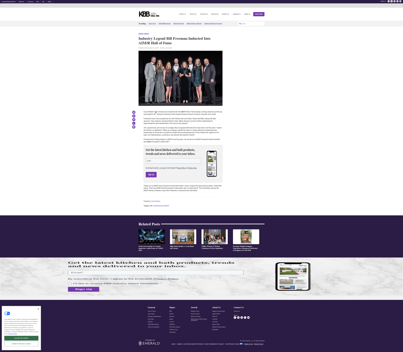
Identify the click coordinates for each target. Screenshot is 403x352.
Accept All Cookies (21, 338)
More (246, 14)
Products (215, 14)
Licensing (30, 1)
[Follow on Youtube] (400, 1)
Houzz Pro (152, 23)
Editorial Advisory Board (218, 327)
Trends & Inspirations (153, 327)
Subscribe (259, 14)
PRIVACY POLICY (258, 344)
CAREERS (179, 344)
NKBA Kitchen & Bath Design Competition (199, 319)
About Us (214, 316)
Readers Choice (195, 311)
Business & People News (154, 316)
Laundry (171, 321)
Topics (192, 14)
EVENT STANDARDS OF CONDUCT (214, 344)
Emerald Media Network (8, 1)
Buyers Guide (216, 324)
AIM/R (166, 206)
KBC (43, 1)
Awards (236, 14)
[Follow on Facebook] (389, 1)
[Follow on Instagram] (392, 1)
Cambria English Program (213, 23)
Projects (204, 14)
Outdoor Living (173, 329)
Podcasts (150, 321)
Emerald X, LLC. (249, 341)
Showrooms (172, 332)
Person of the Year (195, 316)
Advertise (21, 1)
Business (171, 316)
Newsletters (215, 329)
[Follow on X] (397, 1)
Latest (181, 14)
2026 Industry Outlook (194, 23)
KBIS (37, 1)
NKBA (49, 1)
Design (171, 319)
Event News (144, 34)
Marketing (172, 324)
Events (224, 14)
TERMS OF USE (248, 344)
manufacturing (158, 206)
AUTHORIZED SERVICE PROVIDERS (193, 344)
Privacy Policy (13, 333)
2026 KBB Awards (165, 23)
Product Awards (195, 314)
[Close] (38, 309)
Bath (170, 311)
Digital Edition (216, 314)
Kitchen (171, 314)
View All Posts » (152, 311)
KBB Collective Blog (153, 324)
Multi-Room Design (174, 327)
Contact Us (237, 311)
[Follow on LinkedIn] (394, 1)
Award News (151, 314)
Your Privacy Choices (232, 344)
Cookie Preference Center (21, 344)
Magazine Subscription (218, 311)
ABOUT (174, 344)
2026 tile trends (178, 23)
